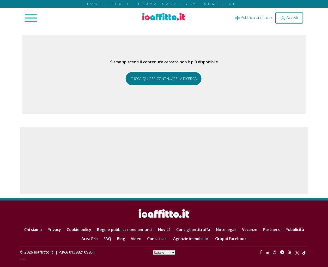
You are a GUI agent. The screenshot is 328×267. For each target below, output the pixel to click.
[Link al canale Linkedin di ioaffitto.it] (268, 252)
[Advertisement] (164, 160)
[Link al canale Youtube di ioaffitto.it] (290, 252)
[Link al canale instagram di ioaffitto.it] (275, 252)
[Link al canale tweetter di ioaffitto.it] (297, 252)
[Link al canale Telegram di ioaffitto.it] (282, 252)
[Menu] (31, 18)
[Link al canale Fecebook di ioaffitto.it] (261, 252)
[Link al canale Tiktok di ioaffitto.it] (304, 252)
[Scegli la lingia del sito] (164, 252)
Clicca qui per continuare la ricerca (163, 78)
